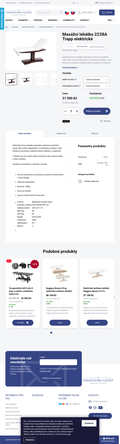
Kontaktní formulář (100, 416)
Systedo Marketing (108, 441)
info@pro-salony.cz (100, 401)
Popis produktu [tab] (24, 133)
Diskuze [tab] (95, 133)
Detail (60, 323)
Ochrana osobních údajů (14, 419)
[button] (51, 332)
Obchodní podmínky (42, 3)
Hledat (61, 12)
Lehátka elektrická (91, 181)
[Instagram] (95, 407)
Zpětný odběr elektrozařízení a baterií (16, 424)
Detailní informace (69, 67)
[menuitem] (10, 20)
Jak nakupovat (10, 3)
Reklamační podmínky (13, 415)
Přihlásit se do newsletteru (51, 378)
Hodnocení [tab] (61, 133)
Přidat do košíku (93, 111)
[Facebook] (90, 407)
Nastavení (30, 440)
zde (69, 434)
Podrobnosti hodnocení (96, 46)
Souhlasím (89, 423)
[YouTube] (100, 407)
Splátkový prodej (26, 3)
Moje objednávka (11, 429)
